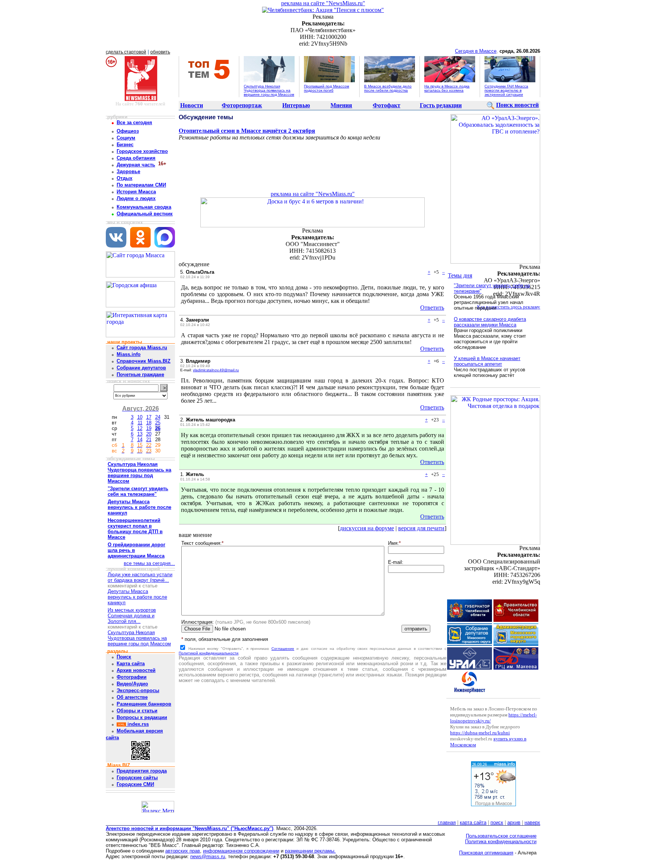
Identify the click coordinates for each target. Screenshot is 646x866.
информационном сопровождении (241, 851)
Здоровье (128, 171)
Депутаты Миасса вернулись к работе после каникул (137, 597)
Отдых (124, 178)
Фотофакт (386, 105)
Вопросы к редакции (142, 717)
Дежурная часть (136, 165)
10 (139, 417)
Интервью (296, 105)
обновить (160, 52)
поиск (496, 822)
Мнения (341, 105)
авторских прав (182, 851)
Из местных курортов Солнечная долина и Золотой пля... (132, 615)
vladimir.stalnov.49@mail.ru (216, 370)
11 (140, 423)
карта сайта (473, 822)
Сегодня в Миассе (475, 51)
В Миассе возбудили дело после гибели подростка (388, 88)
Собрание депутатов (141, 368)
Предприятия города (142, 771)
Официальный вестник (145, 213)
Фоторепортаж (242, 105)
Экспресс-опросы (138, 690)
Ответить (432, 307)
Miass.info (129, 354)
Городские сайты (137, 777)
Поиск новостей (517, 105)
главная (447, 822)
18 (148, 423)
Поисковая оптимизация (486, 853)
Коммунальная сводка (144, 207)
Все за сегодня (134, 122)
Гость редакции (441, 105)
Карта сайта (131, 663)
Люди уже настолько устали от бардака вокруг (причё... (140, 577)
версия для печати (421, 528)
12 (139, 428)
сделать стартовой (126, 52)
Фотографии (132, 677)
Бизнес (125, 144)
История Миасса (136, 191)
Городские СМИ (135, 784)
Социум (126, 138)
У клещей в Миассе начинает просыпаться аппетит (487, 361)
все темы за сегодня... (149, 563)
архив (513, 822)
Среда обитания (136, 158)
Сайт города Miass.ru (142, 347)
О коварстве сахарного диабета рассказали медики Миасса (490, 322)
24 (157, 417)
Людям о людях (136, 198)
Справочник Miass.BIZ (143, 361)
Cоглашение (282, 649)
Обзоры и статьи (137, 710)
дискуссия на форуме (367, 528)
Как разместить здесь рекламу (508, 307)
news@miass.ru (207, 856)
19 (148, 428)
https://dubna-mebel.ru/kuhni (480, 733)
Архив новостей (136, 670)
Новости (191, 105)
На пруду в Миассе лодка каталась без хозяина (447, 88)
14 (139, 439)
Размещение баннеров (144, 704)
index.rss (137, 724)
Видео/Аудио (132, 684)
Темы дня (460, 275)
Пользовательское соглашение (501, 836)
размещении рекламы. (310, 851)
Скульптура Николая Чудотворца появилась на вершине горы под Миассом (269, 90)
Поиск (124, 657)
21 (148, 439)
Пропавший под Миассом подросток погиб (326, 88)
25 (157, 423)
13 (139, 434)
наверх (532, 822)
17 (148, 417)
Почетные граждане (140, 374)
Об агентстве (132, 697)
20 (148, 434)
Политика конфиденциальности (500, 841)
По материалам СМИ (141, 185)
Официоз (128, 131)
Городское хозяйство (142, 151)
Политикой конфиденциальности (209, 653)
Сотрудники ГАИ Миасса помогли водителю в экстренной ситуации (506, 90)
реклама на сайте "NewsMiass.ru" (323, 3)
